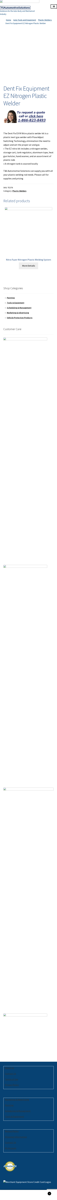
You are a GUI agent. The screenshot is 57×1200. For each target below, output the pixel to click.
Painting (11, 297)
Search (28, 1195)
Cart (44, 1192)
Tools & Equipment (15, 302)
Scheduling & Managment (18, 1110)
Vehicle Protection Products (19, 317)
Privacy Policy (12, 1084)
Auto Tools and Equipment (24, 20)
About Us (9, 1067)
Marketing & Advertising (18, 312)
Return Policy (12, 1131)
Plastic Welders (45, 20)
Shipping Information (16, 1136)
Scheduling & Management (19, 307)
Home (8, 20)
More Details (28, 265)
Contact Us (10, 1073)
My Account (10, 1148)
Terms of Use (11, 1079)
